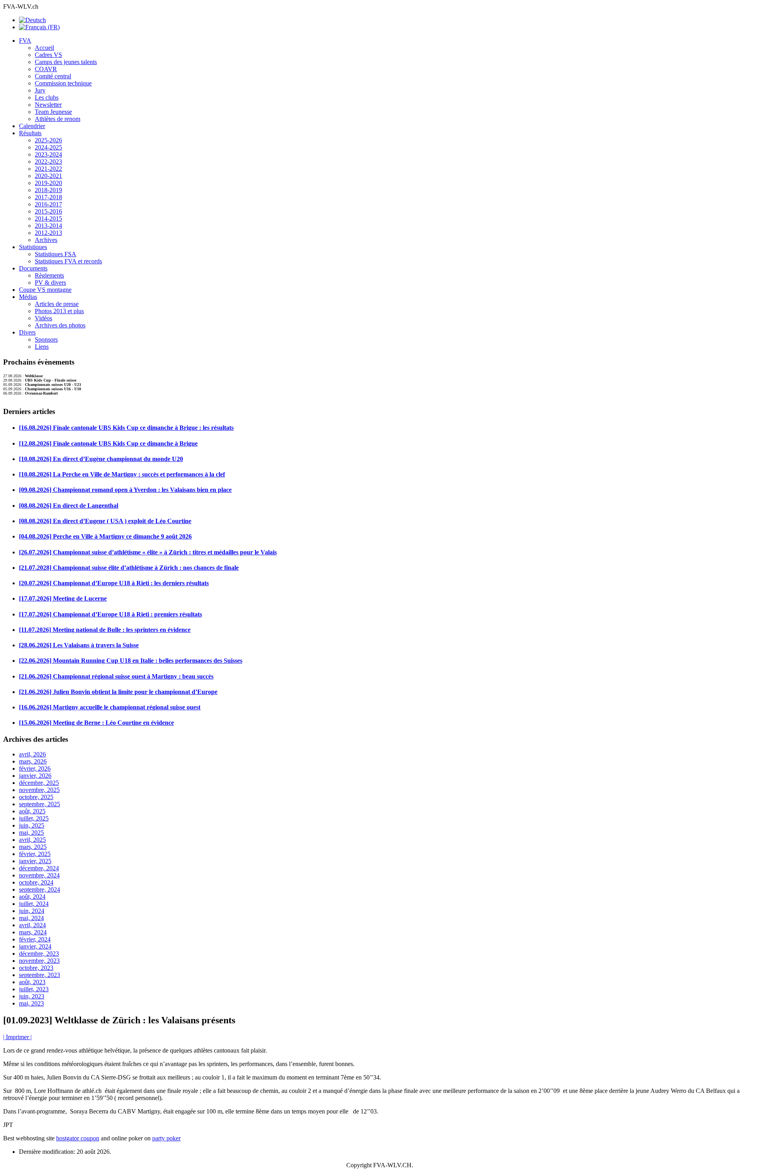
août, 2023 (32, 982)
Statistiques (33, 247)
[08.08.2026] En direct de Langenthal (68, 505)
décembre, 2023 (39, 953)
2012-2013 (48, 232)
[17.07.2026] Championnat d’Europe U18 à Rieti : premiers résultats (110, 614)
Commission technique (63, 83)
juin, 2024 (31, 910)
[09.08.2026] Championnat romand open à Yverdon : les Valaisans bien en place (125, 489)
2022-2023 (48, 161)
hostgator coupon (77, 1138)
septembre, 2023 (39, 975)
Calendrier (32, 126)
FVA (25, 40)
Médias (28, 296)
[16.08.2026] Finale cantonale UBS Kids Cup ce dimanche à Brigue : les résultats (126, 427)
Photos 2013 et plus (59, 311)
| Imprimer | (17, 1037)
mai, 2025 (31, 832)
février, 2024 (35, 939)
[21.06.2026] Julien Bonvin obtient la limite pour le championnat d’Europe (118, 691)
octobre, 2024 (36, 882)
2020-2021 (48, 175)
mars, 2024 (33, 932)
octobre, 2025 (36, 797)
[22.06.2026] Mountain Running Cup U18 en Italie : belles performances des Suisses (130, 660)
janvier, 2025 (35, 861)
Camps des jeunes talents (66, 62)
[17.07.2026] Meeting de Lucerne (63, 598)
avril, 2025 (32, 839)
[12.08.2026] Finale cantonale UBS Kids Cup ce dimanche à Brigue (108, 443)
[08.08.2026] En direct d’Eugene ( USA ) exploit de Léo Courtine (105, 521)
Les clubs (47, 97)
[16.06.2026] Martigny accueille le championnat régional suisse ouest (109, 707)
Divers (27, 332)
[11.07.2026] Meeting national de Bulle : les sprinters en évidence (105, 629)
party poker (166, 1138)
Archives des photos (60, 325)
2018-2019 (48, 190)
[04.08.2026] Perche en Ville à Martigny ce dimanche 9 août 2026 (105, 536)
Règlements (49, 275)
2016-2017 (48, 204)
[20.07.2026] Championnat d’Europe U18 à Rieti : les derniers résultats (114, 583)
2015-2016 (48, 211)
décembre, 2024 (39, 868)
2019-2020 (48, 183)
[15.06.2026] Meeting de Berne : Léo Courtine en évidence (96, 722)
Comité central (53, 76)
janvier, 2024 (35, 946)
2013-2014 (48, 225)
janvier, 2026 (35, 775)
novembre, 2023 (39, 960)
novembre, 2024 (39, 875)
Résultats (30, 133)
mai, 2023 (31, 1003)
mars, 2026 (33, 761)
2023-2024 (48, 154)
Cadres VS (48, 54)
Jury (40, 90)
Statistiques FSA (55, 254)
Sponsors (46, 339)
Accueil (44, 47)
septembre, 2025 (39, 804)
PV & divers (50, 282)
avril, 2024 (32, 925)
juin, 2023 (31, 996)
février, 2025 (35, 854)
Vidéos (43, 318)
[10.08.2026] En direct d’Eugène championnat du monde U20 (101, 459)
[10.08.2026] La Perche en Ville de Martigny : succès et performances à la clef (122, 474)
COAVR (46, 69)
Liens (42, 346)
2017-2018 (48, 197)
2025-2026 (48, 140)
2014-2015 (48, 218)
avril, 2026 (32, 754)
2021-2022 (48, 168)
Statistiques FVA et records (68, 261)
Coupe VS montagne (45, 289)
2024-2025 (48, 147)
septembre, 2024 (39, 889)
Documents (33, 268)
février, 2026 (35, 768)
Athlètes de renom (57, 118)
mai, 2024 (31, 918)
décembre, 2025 (39, 782)
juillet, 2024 (34, 903)
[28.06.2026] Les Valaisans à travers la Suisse (79, 645)
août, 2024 (32, 896)
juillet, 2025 (34, 818)
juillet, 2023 (34, 989)
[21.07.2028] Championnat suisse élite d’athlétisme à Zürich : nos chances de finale (129, 567)
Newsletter (48, 104)
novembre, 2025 (39, 789)
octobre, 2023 (36, 967)
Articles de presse (57, 304)
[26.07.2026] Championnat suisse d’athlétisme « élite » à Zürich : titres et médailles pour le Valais (148, 552)
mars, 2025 (33, 846)
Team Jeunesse (53, 111)
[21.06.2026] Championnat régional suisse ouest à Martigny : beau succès (116, 676)
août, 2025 (32, 811)
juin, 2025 (31, 825)
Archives (46, 239)
